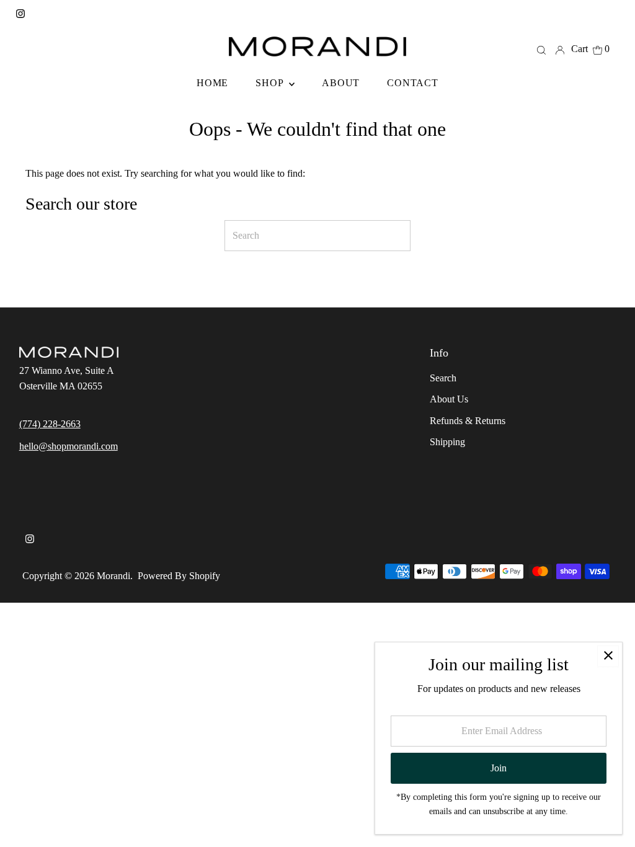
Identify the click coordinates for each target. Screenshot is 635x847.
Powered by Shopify (179, 575)
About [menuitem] (341, 83)
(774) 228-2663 (50, 424)
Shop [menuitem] (270, 83)
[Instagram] (20, 15)
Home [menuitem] (212, 83)
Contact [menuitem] (412, 83)
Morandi (113, 575)
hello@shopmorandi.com (68, 446)
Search (443, 378)
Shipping (447, 442)
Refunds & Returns (467, 420)
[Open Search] (541, 49)
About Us (449, 399)
